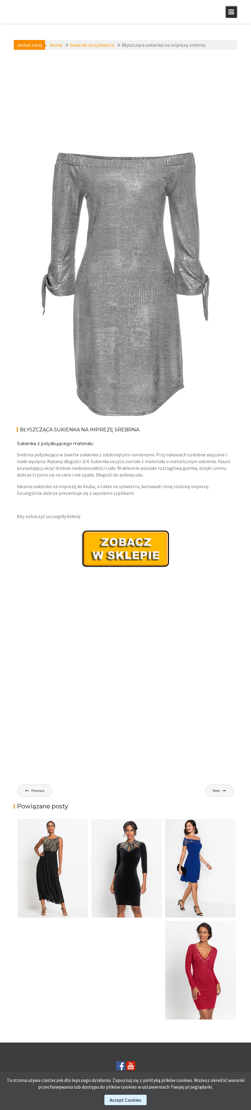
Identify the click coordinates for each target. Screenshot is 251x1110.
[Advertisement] (125, 98)
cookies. (184, 1080)
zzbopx (67, 168)
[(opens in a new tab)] (200, 868)
